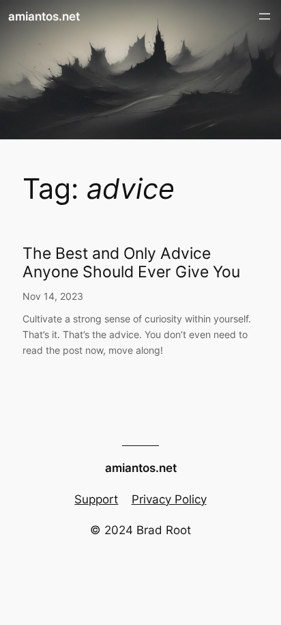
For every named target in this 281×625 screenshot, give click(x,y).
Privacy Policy (169, 499)
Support (96, 499)
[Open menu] (264, 16)
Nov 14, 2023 (53, 296)
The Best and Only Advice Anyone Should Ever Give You (131, 263)
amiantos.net (44, 16)
